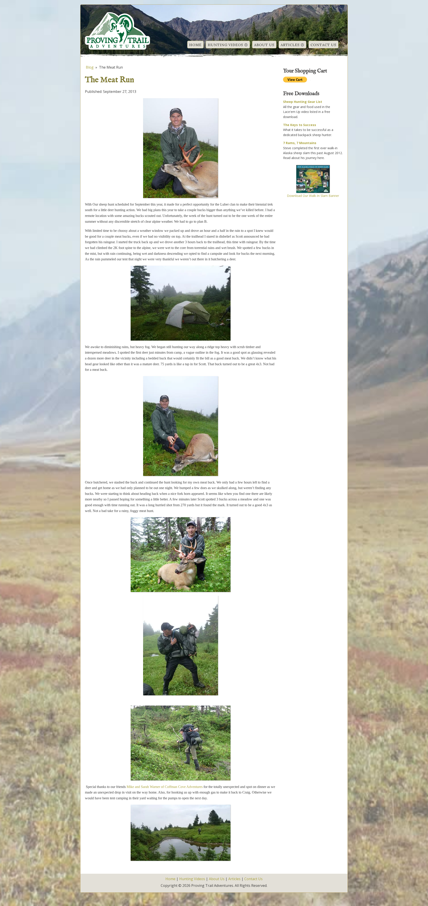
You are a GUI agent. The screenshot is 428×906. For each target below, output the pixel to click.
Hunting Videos (225, 45)
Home (195, 45)
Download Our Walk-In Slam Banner (313, 196)
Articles (290, 45)
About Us (264, 45)
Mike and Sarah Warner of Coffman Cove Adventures (165, 787)
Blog (90, 67)
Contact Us (323, 45)
